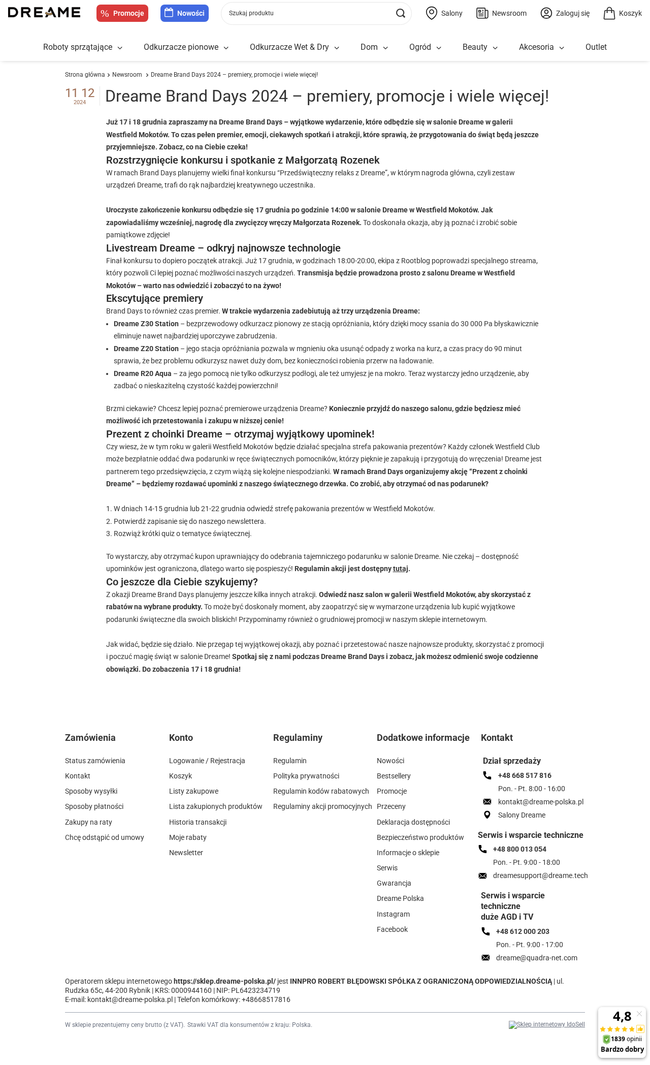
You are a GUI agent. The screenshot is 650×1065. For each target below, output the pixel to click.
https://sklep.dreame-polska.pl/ (225, 981)
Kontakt (497, 737)
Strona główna (85, 74)
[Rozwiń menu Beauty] (495, 48)
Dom (369, 47)
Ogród (420, 47)
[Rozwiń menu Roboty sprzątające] (119, 48)
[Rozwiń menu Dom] (385, 48)
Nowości (191, 13)
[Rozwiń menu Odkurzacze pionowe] (226, 48)
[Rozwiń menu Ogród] (438, 48)
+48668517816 (266, 999)
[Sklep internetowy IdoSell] (547, 1025)
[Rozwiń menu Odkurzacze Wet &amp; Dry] (336, 48)
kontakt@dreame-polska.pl (130, 999)
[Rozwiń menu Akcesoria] (561, 48)
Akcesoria (536, 47)
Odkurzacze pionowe (181, 47)
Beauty (475, 47)
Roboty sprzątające (77, 47)
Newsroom (128, 74)
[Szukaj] (400, 13)
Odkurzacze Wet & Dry (289, 47)
